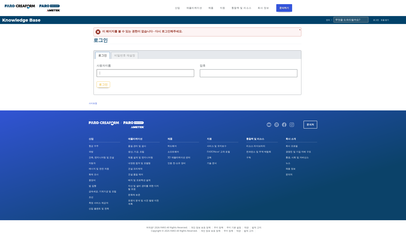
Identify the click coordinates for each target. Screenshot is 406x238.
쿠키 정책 (218, 227)
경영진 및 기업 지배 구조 (298, 151)
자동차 (92, 163)
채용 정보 (290, 168)
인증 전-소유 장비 (177, 163)
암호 (203, 65)
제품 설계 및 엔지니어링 (140, 157)
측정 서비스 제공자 (98, 202)
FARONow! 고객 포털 (218, 151)
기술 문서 (212, 163)
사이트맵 (93, 103)
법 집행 (92, 185)
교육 (209, 157)
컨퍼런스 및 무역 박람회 (258, 151)
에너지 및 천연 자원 (99, 168)
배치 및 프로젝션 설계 (139, 180)
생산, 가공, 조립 (136, 151)
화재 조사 (93, 174)
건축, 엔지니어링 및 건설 (101, 157)
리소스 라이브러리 (255, 146)
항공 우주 (93, 146)
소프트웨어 (173, 151)
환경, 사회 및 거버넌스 (297, 157)
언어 (328, 20)
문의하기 (284, 7)
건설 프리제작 (135, 168)
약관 (246, 227)
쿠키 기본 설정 (233, 227)
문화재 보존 (134, 194)
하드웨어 (172, 146)
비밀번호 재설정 (124, 55)
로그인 (376, 20)
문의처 (310, 124)
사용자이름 (104, 65)
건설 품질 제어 (135, 174)
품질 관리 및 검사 (137, 146)
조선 (91, 197)
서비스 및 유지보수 (216, 146)
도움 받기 (385, 20)
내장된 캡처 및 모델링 (139, 163)
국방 (91, 151)
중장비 (92, 180)
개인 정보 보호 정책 (201, 227)
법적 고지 (256, 227)
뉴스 (288, 163)
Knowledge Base (21, 20)
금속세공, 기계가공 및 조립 (102, 191)
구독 (248, 157)
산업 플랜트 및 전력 (99, 208)
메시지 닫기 (299, 30)
